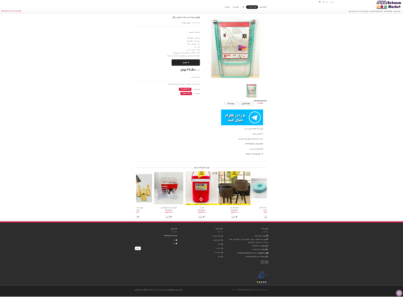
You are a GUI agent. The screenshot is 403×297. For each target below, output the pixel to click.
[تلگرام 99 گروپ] (201, 117)
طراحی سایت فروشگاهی (175, 290)
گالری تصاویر (217, 240)
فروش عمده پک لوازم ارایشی (169, 208)
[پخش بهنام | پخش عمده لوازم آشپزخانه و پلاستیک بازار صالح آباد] (388, 5)
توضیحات (260, 103)
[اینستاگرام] (266, 262)
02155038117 (186, 93)
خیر (174, 244)
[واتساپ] (262, 262)
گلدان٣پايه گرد (234, 208)
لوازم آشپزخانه (252, 7)
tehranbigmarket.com (252, 256)
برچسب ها (231, 103)
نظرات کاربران (246, 103)
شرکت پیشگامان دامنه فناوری (143, 290)
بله (174, 240)
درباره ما (227, 7)
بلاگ (243, 7)
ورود (219, 256)
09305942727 (185, 89)
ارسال (137, 248)
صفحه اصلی (263, 7)
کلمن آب (201, 208)
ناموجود (185, 62)
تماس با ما (236, 7)
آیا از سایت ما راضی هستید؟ (170, 236)
